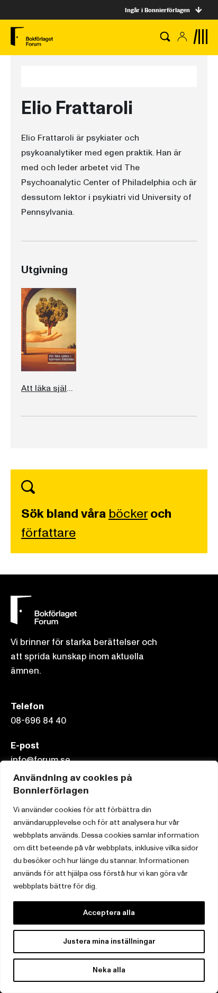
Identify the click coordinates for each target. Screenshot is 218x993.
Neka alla (109, 970)
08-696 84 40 (38, 721)
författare (48, 533)
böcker (128, 513)
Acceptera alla (109, 913)
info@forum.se (40, 760)
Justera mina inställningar (109, 941)
